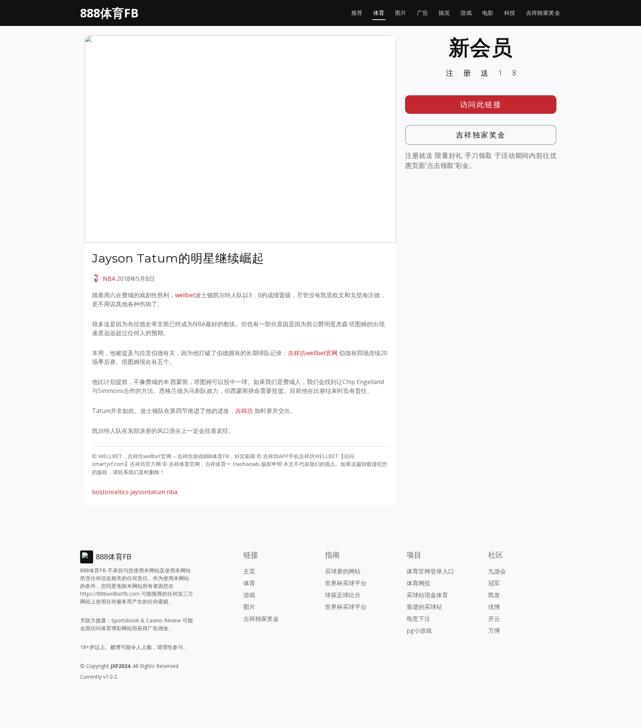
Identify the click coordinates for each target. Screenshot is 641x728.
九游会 (497, 571)
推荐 (357, 12)
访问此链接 (481, 104)
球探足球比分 (343, 595)
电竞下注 (418, 619)
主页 (249, 571)
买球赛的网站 (343, 571)
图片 (401, 12)
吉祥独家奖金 (543, 12)
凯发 (494, 595)
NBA (109, 279)
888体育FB (109, 13)
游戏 (466, 12)
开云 (494, 619)
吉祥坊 (244, 411)
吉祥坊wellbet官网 (313, 353)
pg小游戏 (419, 630)
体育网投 (418, 583)
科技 (510, 12)
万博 (494, 630)
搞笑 (444, 12)
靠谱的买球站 (424, 607)
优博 (494, 607)
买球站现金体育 (427, 595)
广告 (422, 12)
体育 (379, 12)
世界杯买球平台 (345, 583)
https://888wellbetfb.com (110, 593)
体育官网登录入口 (430, 571)
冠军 (494, 583)
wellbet (185, 295)
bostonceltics (110, 492)
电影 (488, 12)
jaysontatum (147, 492)
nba (172, 492)
